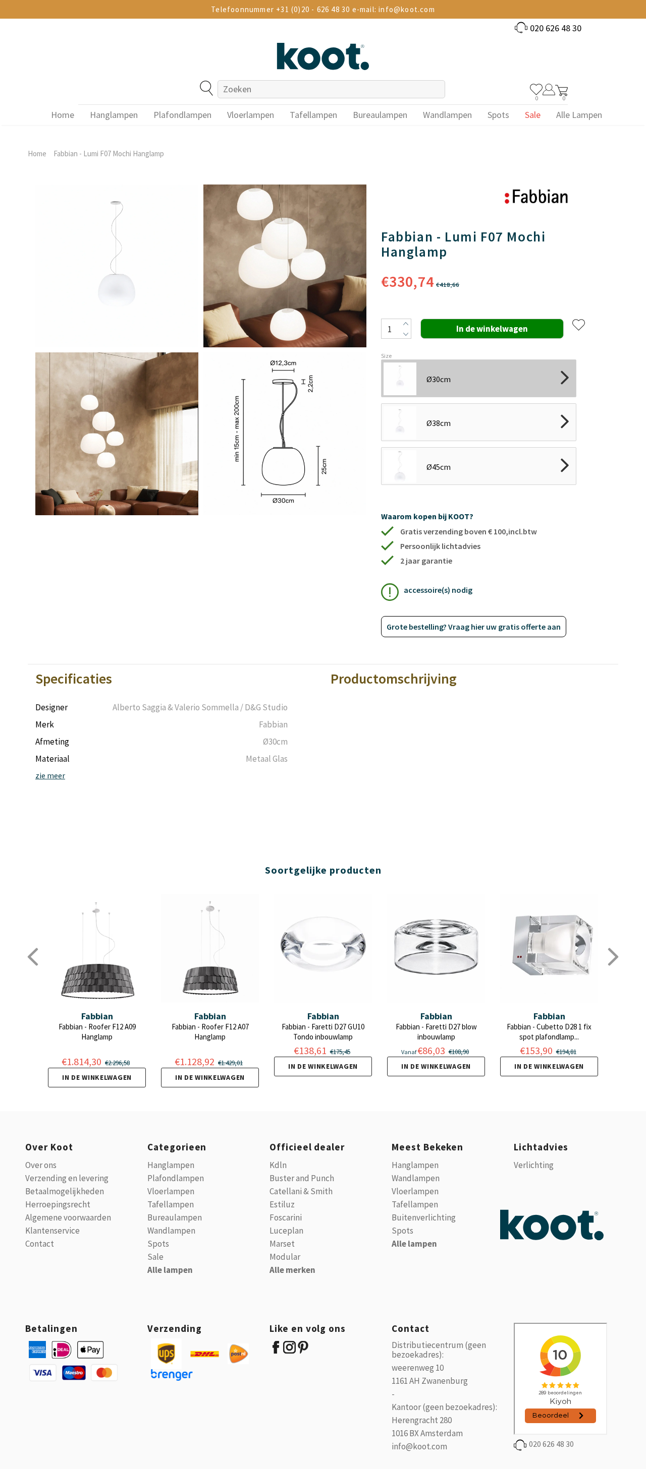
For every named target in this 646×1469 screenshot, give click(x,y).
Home (37, 153)
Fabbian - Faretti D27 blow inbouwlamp (436, 1032)
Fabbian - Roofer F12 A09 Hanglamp (97, 1032)
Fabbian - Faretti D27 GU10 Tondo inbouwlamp (323, 1032)
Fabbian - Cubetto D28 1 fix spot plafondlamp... (549, 1032)
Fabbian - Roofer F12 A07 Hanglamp (210, 1032)
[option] (117, 350)
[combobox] (331, 89)
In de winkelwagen (97, 1077)
